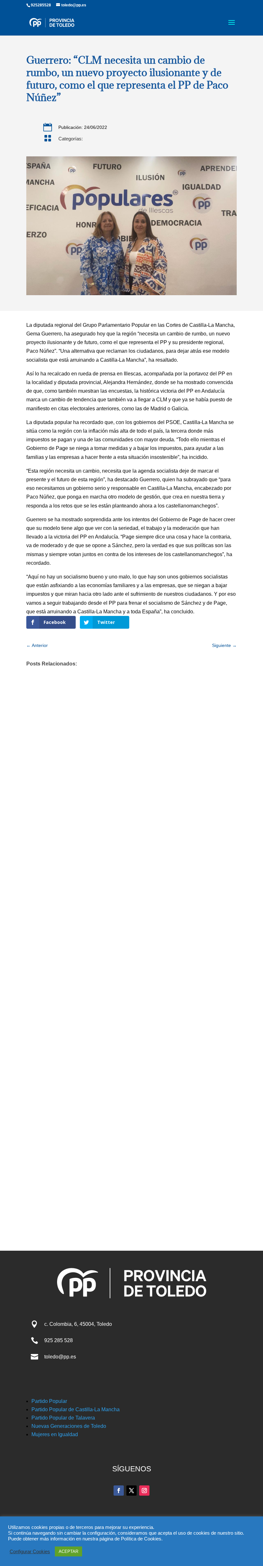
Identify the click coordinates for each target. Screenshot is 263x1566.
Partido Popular (49, 1401)
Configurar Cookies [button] (30, 1551)
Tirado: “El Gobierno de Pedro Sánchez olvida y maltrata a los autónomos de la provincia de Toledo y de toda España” (116, 1014)
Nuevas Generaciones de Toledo (68, 1426)
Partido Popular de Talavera (63, 1417)
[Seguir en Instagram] (144, 1490)
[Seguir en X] (131, 1490)
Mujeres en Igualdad (54, 1434)
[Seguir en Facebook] (119, 1490)
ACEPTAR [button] (68, 1551)
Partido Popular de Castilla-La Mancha (75, 1409)
